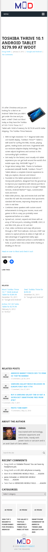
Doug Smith (6, 52)
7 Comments (15, 411)
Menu (6, 14)
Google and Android (34, 52)
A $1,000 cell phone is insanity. (29, 470)
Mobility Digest (27, 546)
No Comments (7, 55)
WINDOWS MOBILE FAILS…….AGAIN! (28, 474)
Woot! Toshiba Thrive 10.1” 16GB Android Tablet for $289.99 (10, 292)
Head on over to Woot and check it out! (17, 251)
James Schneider (10, 477)
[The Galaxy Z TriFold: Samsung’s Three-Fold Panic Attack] (24, 510)
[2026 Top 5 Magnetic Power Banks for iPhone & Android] (9, 510)
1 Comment (15, 389)
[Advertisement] (25, 23)
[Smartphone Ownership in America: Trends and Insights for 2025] (39, 510)
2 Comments (15, 379)
